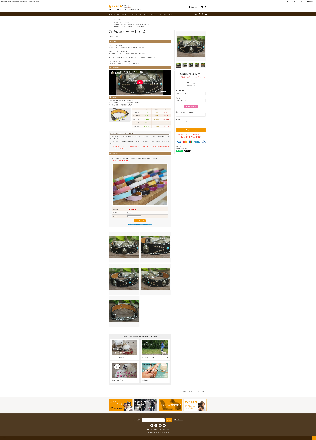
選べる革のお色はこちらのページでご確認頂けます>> (140, 224)
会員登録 (311, 1)
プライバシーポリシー (165, 432)
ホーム (110, 14)
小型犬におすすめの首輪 (126, 24)
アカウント (291, 1)
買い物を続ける (202, 391)
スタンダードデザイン (128, 19)
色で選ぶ (116, 14)
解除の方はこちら (178, 420)
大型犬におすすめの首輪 (126, 26)
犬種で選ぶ (124, 14)
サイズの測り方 (191, 106)
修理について (145, 380)
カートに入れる (191, 130)
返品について (179, 146)
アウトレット (143, 14)
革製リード (152, 14)
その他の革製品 (162, 14)
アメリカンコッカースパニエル (142, 24)
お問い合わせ (166, 429)
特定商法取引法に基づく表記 (152, 432)
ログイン (301, 1)
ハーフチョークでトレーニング (150, 357)
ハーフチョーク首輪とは (118, 357)
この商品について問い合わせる (188, 391)
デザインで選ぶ (133, 14)
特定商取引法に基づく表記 (182, 148)
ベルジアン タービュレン (140, 26)
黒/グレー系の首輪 (124, 22)
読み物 (170, 14)
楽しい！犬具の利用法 (117, 380)
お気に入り (192, 85)
